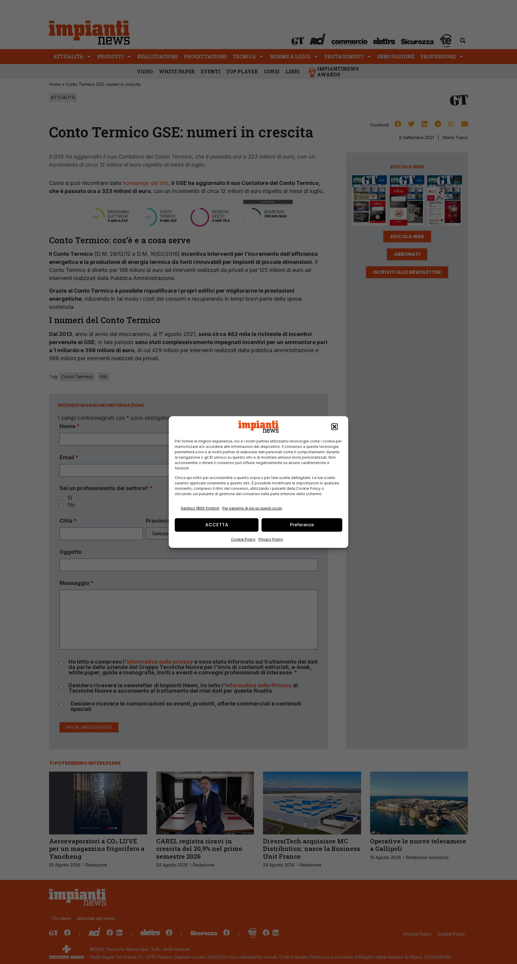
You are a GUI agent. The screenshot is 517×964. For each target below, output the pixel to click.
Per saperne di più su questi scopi (252, 508)
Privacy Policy (270, 539)
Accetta (216, 524)
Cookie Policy (243, 539)
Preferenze (302, 524)
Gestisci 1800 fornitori (200, 508)
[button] (334, 427)
